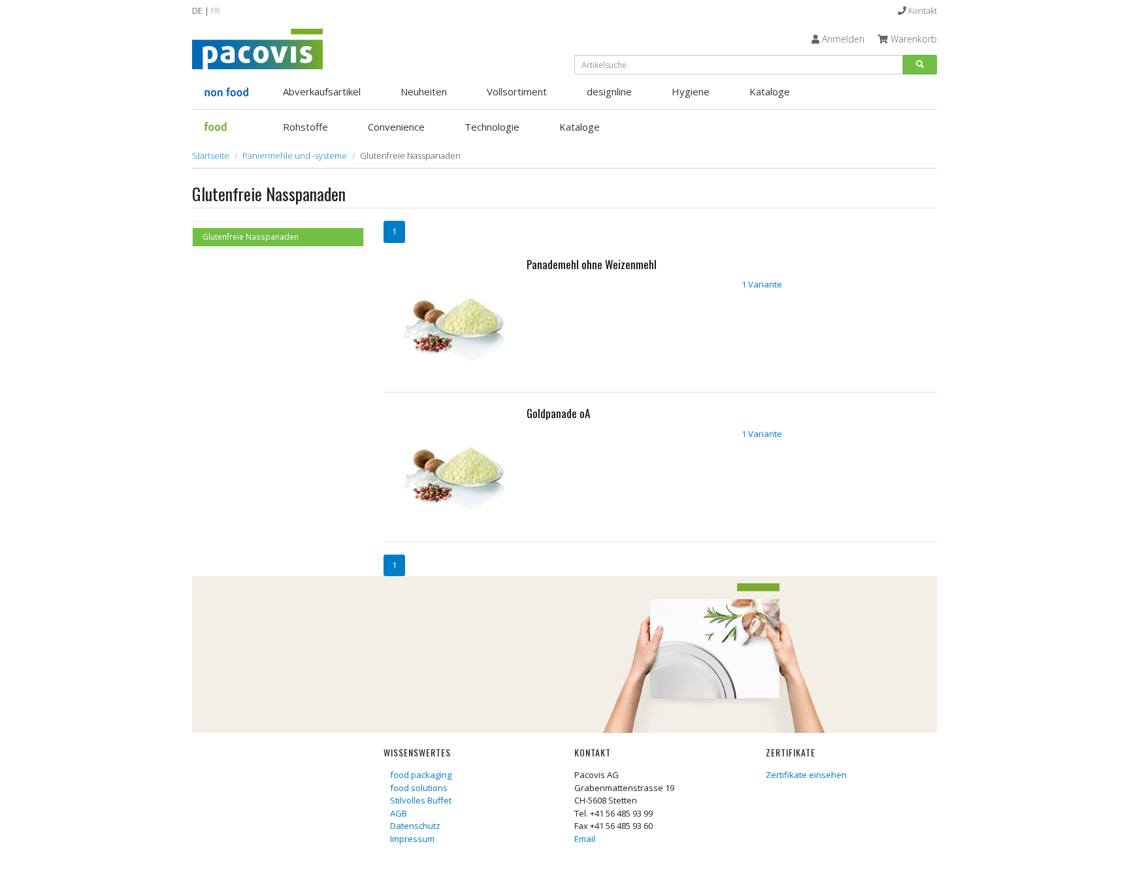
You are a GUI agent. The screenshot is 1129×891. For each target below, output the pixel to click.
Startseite (210, 155)
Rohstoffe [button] (305, 126)
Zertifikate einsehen (806, 775)
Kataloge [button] (769, 91)
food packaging (420, 775)
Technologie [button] (492, 126)
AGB (398, 813)
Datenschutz (415, 826)
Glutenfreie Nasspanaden (251, 236)
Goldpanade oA (558, 413)
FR (215, 10)
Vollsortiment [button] (517, 91)
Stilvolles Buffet (420, 800)
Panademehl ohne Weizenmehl (592, 264)
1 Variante (762, 284)
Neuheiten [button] (424, 91)
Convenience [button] (396, 126)
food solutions (419, 788)
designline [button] (609, 91)
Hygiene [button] (691, 91)
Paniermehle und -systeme (294, 155)
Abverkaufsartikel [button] (322, 91)
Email (584, 839)
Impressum (412, 839)
